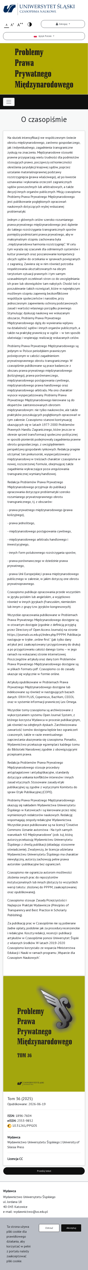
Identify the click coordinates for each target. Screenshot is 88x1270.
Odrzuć (49, 1227)
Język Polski (44, 36)
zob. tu (58, 835)
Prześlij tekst (44, 1170)
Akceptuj (71, 1227)
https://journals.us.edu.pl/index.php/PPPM (36, 634)
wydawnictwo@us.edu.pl (31, 1212)
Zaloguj (63, 23)
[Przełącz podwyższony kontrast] (30, 24)
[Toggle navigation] (9, 102)
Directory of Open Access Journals (39, 630)
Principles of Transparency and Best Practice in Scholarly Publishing (38, 910)
